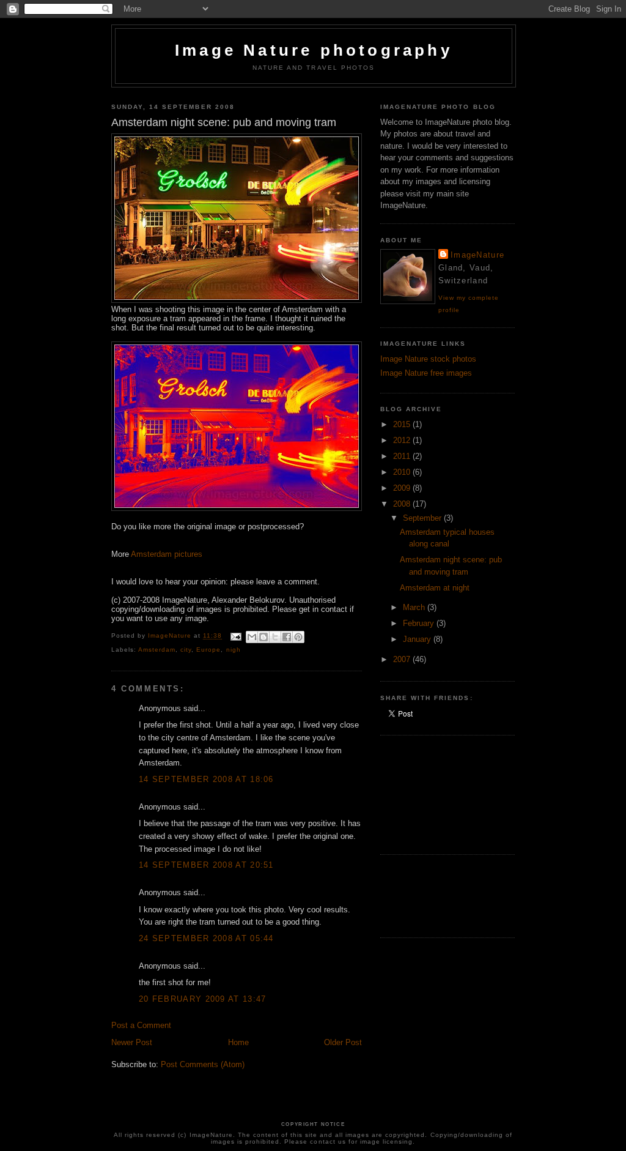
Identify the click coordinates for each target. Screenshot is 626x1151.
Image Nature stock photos (428, 358)
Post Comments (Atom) (203, 1064)
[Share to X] (275, 637)
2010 (403, 472)
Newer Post (131, 1042)
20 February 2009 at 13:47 (203, 999)
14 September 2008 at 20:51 (206, 865)
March (415, 607)
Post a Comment (141, 1025)
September (423, 518)
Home (238, 1042)
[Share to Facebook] (287, 637)
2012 (403, 440)
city (185, 649)
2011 (403, 456)
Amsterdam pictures (166, 554)
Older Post (343, 1042)
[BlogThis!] (263, 637)
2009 (403, 488)
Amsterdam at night (435, 587)
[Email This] (252, 637)
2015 (403, 424)
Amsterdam (156, 649)
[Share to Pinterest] (298, 637)
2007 (403, 659)
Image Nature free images (426, 373)
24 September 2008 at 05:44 (206, 938)
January (418, 639)
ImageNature (477, 254)
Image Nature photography (313, 50)
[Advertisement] (435, 793)
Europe (208, 649)
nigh (233, 649)
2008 (403, 503)
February (419, 623)
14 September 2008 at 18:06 (206, 779)
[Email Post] (235, 636)
